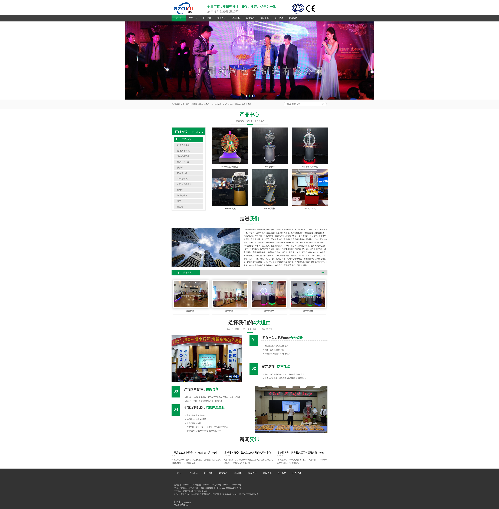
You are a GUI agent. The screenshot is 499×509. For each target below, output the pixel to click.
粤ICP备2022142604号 (248, 494)
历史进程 (207, 18)
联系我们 (293, 18)
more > (323, 272)
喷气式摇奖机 (191, 104)
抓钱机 (180, 190)
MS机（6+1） (228, 104)
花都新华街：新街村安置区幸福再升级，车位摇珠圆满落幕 (307, 452)
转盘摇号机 (246, 104)
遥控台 (180, 207)
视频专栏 (250, 18)
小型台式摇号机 (184, 184)
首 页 (179, 18)
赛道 (179, 201)
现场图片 (236, 18)
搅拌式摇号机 (203, 104)
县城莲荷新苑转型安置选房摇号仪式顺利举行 (247, 452)
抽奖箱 (238, 104)
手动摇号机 (182, 179)
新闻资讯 (264, 18)
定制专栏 (221, 18)
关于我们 (279, 18)
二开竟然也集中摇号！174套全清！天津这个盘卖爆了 (199, 452)
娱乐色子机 (182, 195)
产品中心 (193, 18)
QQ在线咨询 (179, 494)
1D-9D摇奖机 (216, 104)
